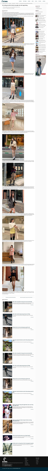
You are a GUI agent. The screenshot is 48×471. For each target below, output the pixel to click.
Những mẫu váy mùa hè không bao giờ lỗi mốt (21, 327)
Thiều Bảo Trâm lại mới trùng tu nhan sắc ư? (41, 32)
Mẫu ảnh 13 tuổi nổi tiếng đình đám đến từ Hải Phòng (42, 20)
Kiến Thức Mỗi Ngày (5, 3)
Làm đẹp (37, 461)
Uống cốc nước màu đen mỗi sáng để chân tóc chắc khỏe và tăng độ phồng (42, 41)
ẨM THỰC (40, 1)
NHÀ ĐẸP (44, 1)
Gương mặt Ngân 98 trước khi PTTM (42, 43)
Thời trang (10, 3)
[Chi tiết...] (32, 317)
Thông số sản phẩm (39, 8)
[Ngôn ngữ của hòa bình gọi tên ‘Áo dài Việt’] (37, 52)
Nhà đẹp (37, 460)
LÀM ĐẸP (29, 1)
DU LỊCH (36, 1)
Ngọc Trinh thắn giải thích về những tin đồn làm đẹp (42, 45)
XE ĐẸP (33, 1)
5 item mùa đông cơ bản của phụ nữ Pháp (42, 38)
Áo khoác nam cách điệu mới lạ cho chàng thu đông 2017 (42, 25)
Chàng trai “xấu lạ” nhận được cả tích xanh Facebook (42, 27)
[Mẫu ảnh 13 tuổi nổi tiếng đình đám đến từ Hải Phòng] (37, 20)
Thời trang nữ (13, 3)
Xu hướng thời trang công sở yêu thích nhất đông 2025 (42, 50)
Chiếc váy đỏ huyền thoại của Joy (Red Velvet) (21, 435)
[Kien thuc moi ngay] (4, 1)
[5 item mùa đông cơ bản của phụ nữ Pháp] (37, 39)
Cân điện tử (38, 7)
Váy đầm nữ (17, 3)
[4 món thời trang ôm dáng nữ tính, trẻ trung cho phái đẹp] (37, 48)
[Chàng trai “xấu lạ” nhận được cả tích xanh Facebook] (37, 27)
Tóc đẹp (26, 461)
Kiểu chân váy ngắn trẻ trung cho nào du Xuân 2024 (26, 297)
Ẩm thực (37, 462)
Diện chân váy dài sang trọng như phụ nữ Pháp (21, 365)
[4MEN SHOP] (41, 65)
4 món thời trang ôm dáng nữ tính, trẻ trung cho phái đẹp (42, 48)
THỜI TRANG (24, 1)
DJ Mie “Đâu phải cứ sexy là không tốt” (42, 22)
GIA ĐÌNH (20, 1)
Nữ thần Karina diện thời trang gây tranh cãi (42, 36)
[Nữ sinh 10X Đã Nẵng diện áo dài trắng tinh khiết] (37, 16)
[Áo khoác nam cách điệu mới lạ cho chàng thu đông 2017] (37, 24)
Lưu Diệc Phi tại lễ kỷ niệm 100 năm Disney (11, 297)
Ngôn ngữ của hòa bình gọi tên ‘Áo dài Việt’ (42, 52)
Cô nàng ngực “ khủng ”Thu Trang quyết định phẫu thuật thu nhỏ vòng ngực (42, 19)
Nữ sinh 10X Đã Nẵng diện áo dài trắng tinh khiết (42, 16)
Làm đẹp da (26, 462)
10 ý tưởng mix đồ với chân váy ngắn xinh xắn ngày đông (25, 3)
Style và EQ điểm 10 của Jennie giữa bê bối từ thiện (42, 34)
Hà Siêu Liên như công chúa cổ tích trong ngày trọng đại (23, 443)
